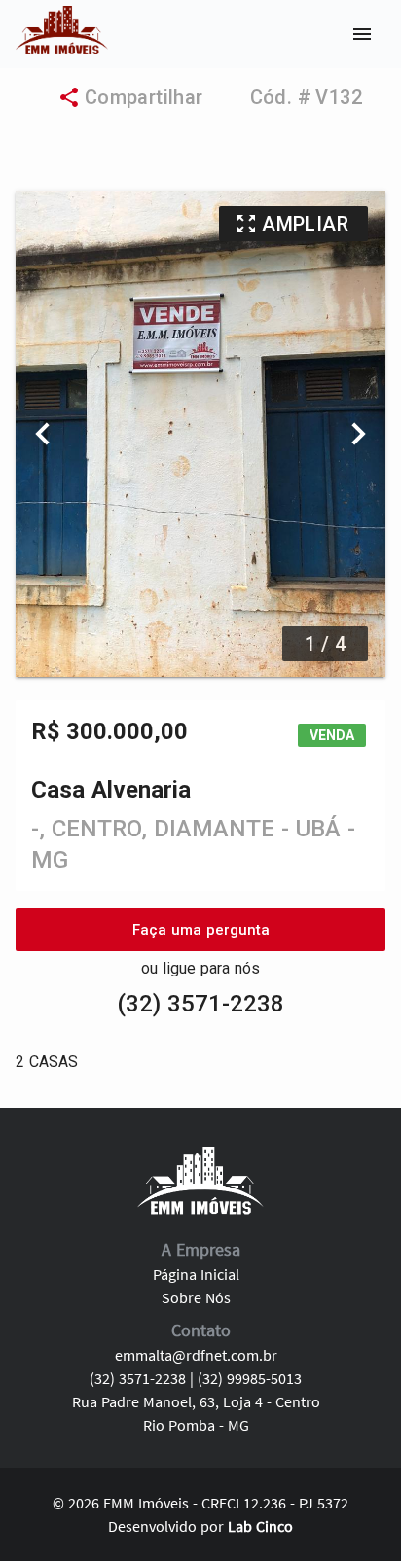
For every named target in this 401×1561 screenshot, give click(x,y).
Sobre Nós (196, 1297)
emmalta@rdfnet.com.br (196, 1355)
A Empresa (201, 1249)
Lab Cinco (260, 1526)
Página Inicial (196, 1274)
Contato (201, 1330)
